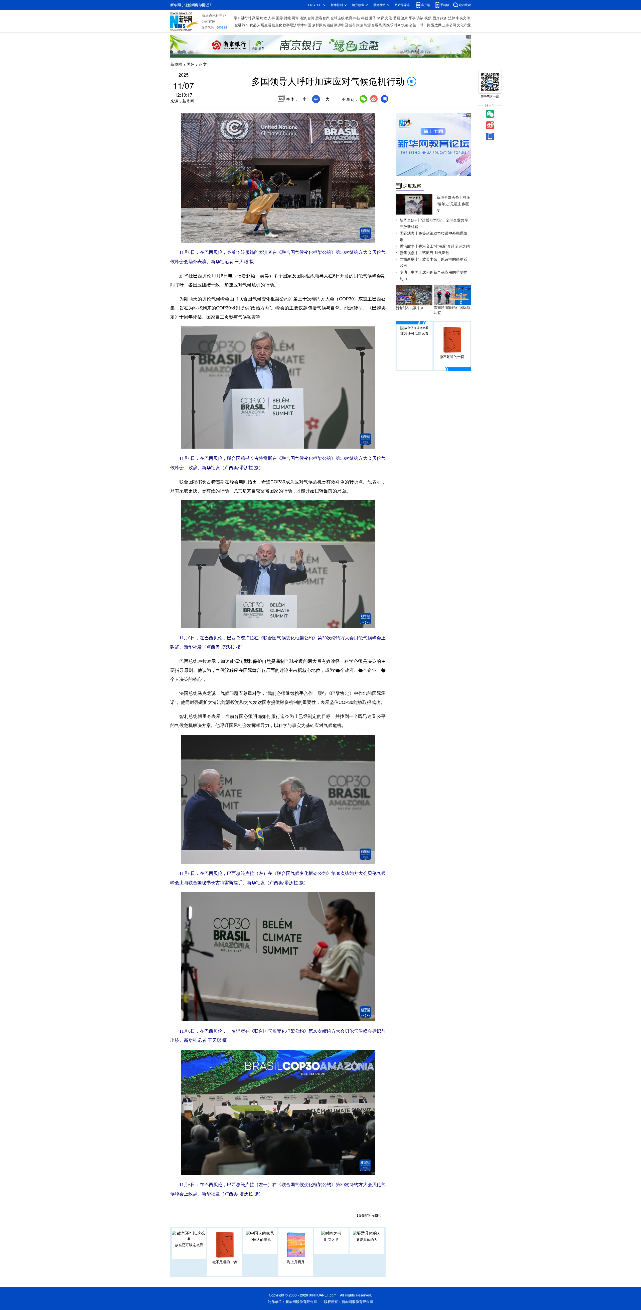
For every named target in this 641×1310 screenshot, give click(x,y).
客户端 (425, 5)
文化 (388, 18)
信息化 (277, 25)
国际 (279, 18)
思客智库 (322, 18)
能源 (367, 25)
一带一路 (424, 25)
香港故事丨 (409, 246)
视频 (427, 18)
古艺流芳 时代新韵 (433, 253)
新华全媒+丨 (410, 220)
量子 (372, 18)
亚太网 (436, 25)
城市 (352, 25)
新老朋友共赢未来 (410, 308)
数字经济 (290, 25)
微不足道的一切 (224, 1262)
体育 (380, 18)
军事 (412, 18)
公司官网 (209, 21)
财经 (287, 18)
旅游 (359, 25)
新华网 (176, 64)
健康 (404, 18)
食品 (253, 25)
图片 (435, 18)
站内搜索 (465, 5)
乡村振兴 (319, 25)
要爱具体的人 (366, 1239)
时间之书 (331, 1239)
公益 (412, 25)
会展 (374, 25)
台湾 (310, 18)
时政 (263, 18)
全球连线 (338, 18)
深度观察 (412, 185)
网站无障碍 (402, 5)
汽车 (245, 25)
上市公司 (449, 25)
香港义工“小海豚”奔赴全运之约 (444, 246)
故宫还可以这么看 (189, 1245)
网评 (295, 18)
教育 (348, 18)
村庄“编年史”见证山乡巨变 (453, 204)
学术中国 (304, 25)
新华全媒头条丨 (449, 197)
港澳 (303, 18)
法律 (451, 18)
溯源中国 (341, 25)
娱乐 (389, 25)
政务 (443, 18)
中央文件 (463, 18)
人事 (271, 18)
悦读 (404, 25)
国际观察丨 (409, 233)
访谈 (419, 18)
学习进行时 (242, 18)
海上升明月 (295, 1262)
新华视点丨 (409, 253)
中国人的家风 (260, 1239)
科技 (356, 18)
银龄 (330, 25)
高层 (255, 18)
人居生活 (264, 25)
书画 (396, 18)
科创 (364, 18)
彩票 (382, 25)
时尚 (397, 25)
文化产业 (464, 25)
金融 (237, 25)
